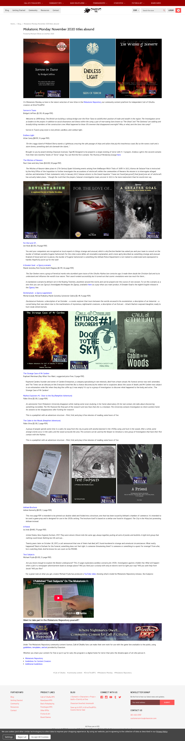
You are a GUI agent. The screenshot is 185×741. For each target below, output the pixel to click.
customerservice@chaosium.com (143, 718)
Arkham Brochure (30, 507)
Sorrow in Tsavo (29, 110)
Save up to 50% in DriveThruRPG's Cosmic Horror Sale (83, 708)
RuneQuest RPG (55, 3)
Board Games (156, 3)
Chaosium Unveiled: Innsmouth (82, 703)
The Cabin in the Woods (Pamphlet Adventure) (42, 420)
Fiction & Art (137, 3)
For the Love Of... (30, 243)
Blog (7, 10)
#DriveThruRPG (90, 673)
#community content (74, 673)
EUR (135, 10)
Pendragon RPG (99, 3)
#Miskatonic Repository (123, 673)
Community (33, 10)
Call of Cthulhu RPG (32, 3)
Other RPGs (119, 3)
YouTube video (90, 574)
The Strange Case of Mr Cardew (36, 373)
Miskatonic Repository (92, 102)
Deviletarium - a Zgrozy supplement (37, 293)
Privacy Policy (161, 731)
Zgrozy (32, 287)
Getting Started (18, 10)
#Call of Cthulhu (59, 673)
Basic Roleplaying (77, 3)
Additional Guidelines (34, 664)
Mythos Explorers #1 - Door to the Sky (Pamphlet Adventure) (47, 395)
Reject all (22, 737)
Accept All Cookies (40, 737)
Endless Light (28, 135)
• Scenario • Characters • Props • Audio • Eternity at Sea (83, 697)
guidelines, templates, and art (35, 647)
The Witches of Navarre (33, 160)
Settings (9, 737)
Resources (45, 10)
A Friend (26, 527)
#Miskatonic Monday (105, 673)
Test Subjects (28, 554)
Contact (56, 10)
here (119, 155)
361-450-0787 (136, 715)
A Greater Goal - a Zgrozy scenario (37, 265)
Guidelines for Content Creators (38, 661)
